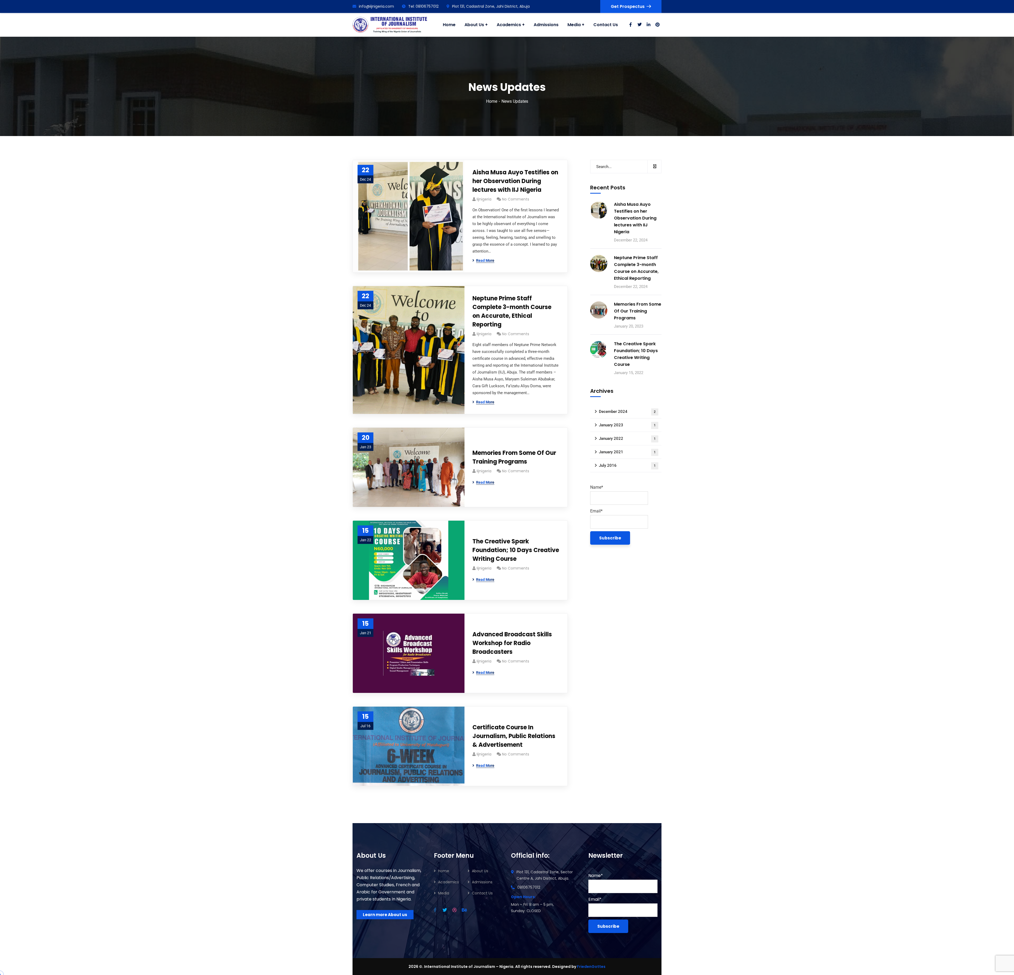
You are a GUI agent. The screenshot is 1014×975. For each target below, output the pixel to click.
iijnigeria (484, 199)
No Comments (515, 199)
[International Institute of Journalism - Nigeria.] (390, 25)
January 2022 (627, 438)
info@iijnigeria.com (376, 6)
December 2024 (627, 411)
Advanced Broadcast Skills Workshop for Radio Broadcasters (512, 643)
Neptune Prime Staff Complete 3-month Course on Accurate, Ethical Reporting (511, 311)
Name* (596, 487)
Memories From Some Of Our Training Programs (514, 457)
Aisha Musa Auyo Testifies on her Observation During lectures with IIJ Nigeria (515, 181)
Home (491, 101)
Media (443, 893)
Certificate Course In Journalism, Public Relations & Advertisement (513, 736)
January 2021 (627, 452)
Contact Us (482, 893)
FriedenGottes (591, 966)
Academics (448, 882)
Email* (596, 511)
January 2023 (627, 425)
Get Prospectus (628, 6)
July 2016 (627, 465)
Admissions (482, 882)
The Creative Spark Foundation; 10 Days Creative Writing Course (515, 550)
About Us (480, 871)
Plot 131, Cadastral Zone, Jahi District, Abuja (491, 6)
